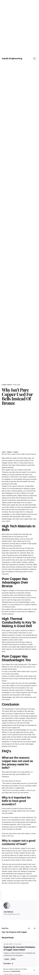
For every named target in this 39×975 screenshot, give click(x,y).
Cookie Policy (15, 971)
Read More (7, 963)
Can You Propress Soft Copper (14, 932)
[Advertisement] (19, 428)
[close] (34, 970)
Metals (9, 384)
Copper (4, 384)
